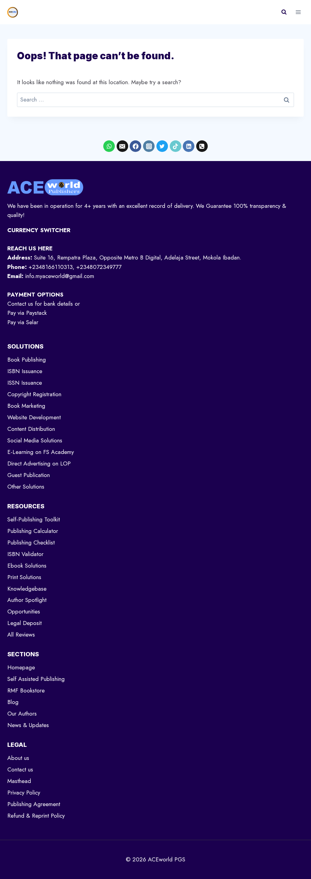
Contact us (20, 769)
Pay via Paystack (27, 313)
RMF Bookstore (26, 690)
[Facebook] (135, 146)
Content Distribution (31, 429)
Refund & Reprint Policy (36, 816)
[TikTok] (175, 146)
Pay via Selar (22, 322)
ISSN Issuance (24, 383)
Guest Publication (28, 475)
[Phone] (202, 146)
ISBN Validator (25, 554)
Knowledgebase (26, 589)
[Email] (122, 146)
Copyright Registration (34, 394)
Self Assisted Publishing (36, 679)
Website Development (34, 417)
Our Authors (22, 713)
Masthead (19, 781)
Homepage (21, 667)
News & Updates (28, 725)
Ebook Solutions (26, 565)
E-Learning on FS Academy (40, 452)
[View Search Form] (284, 12)
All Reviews (21, 634)
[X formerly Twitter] (162, 146)
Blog (13, 702)
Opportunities (23, 611)
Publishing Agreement (33, 804)
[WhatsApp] (109, 146)
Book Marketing (26, 406)
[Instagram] (149, 146)
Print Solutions (24, 577)
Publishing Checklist (31, 542)
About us (18, 758)
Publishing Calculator (32, 531)
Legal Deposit (24, 623)
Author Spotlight (26, 600)
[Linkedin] (188, 146)
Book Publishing (26, 359)
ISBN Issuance (24, 371)
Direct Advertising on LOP (39, 463)
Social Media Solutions (34, 440)
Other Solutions (25, 486)
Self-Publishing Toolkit (33, 519)
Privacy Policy (23, 792)
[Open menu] (298, 12)
